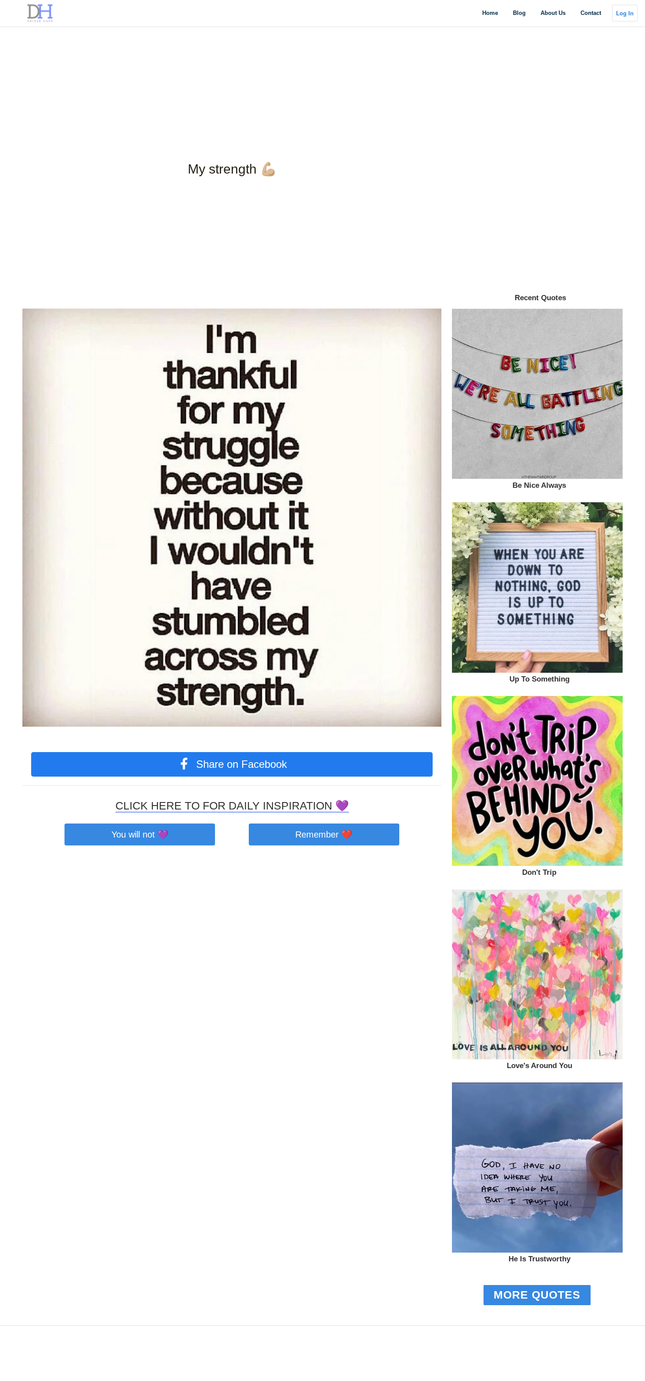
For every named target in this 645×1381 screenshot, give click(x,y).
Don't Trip (539, 872)
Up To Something (539, 679)
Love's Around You (539, 1065)
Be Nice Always (539, 485)
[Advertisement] (263, 61)
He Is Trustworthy (539, 1259)
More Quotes (537, 1295)
